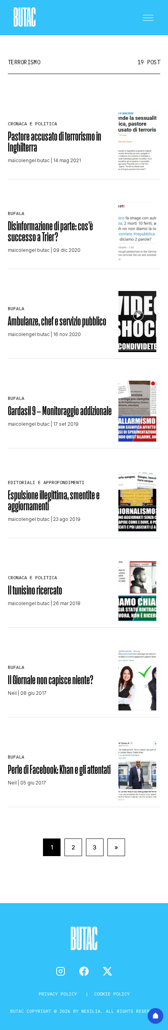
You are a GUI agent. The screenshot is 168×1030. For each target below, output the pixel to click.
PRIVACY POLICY (59, 994)
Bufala (16, 213)
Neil (12, 693)
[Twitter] (107, 971)
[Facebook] (84, 971)
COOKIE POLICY (112, 994)
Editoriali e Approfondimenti (46, 482)
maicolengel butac (29, 160)
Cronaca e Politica (32, 123)
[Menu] (148, 18)
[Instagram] (60, 971)
